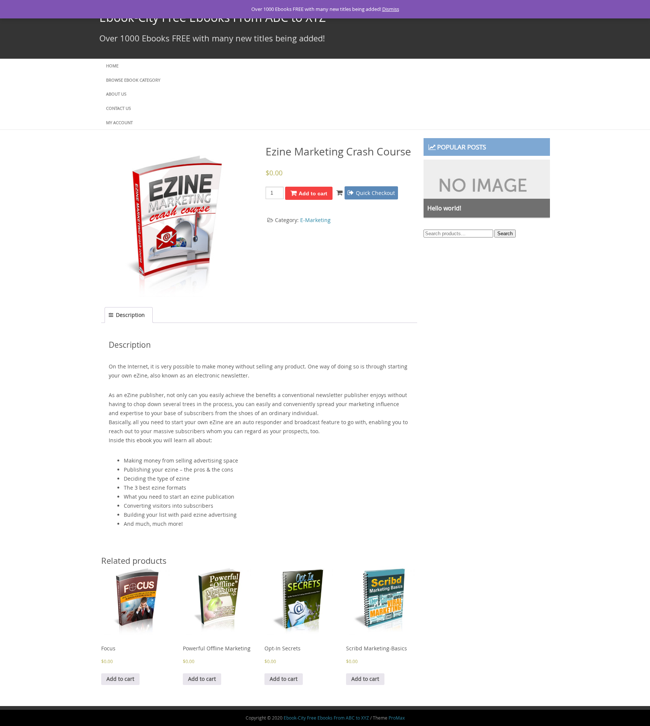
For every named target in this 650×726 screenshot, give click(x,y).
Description (130, 314)
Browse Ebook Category (133, 80)
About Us (116, 94)
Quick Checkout (375, 192)
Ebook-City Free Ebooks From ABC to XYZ (326, 718)
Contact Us (118, 108)
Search (505, 233)
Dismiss (390, 9)
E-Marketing (315, 220)
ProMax (397, 718)
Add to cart (313, 193)
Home (112, 65)
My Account (119, 122)
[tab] (129, 315)
